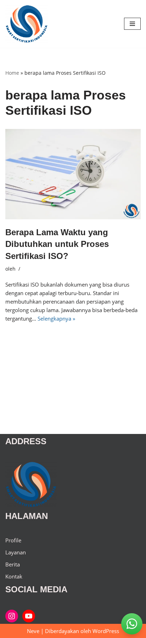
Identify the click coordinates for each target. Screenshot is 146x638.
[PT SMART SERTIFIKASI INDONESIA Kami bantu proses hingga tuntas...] (26, 24)
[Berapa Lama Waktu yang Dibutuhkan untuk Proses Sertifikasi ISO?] (73, 174)
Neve (33, 630)
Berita (12, 564)
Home (12, 72)
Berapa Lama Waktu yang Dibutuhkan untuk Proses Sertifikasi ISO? (57, 244)
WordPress (105, 630)
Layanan (15, 552)
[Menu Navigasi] (132, 24)
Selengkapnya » (56, 318)
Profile (13, 540)
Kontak (13, 576)
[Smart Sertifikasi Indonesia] (11, 616)
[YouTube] (28, 616)
